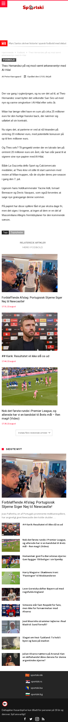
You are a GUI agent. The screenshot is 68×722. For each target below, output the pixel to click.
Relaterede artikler (33, 242)
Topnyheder (17, 232)
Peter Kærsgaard (13, 76)
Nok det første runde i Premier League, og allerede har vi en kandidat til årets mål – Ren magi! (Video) (31, 414)
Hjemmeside (7, 52)
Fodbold (21, 52)
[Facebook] (25, 719)
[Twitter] (31, 719)
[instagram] (37, 719)
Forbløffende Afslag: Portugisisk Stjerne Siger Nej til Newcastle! (32, 299)
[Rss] (43, 719)
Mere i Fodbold (32, 247)
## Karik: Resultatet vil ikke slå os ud (25, 356)
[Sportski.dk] (34, 3)
